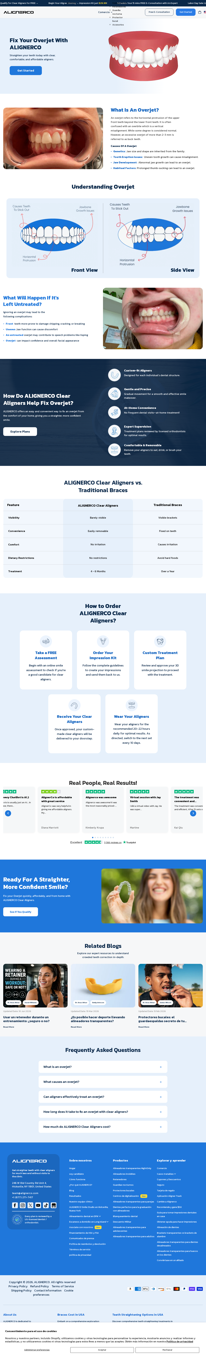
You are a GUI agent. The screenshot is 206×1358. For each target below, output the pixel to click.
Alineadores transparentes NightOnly (132, 1168)
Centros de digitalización (126, 1196)
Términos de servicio (79, 1249)
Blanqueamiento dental (125, 1216)
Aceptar (102, 1350)
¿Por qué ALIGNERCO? (80, 1185)
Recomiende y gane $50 (169, 1207)
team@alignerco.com (25, 1193)
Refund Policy (39, 1286)
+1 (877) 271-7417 (22, 1197)
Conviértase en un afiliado (170, 1260)
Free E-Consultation (159, 12)
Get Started (186, 12)
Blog (71, 1190)
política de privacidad (80, 1255)
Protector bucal (117, 19)
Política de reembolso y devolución (87, 1244)
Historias (71, 3)
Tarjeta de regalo (166, 1190)
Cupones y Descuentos (169, 1179)
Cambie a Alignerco (167, 1201)
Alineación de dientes (168, 1227)
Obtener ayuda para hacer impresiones (177, 1221)
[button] (92, 837)
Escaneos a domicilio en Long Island (88, 1221)
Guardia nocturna (117, 12)
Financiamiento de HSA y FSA (84, 1233)
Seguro (160, 1185)
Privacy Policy (18, 1286)
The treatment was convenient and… (186, 799)
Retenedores (119, 6)
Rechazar (167, 1350)
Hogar (72, 1168)
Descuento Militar (122, 1221)
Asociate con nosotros (81, 1227)
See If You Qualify (20, 912)
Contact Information (47, 1290)
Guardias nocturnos (123, 1185)
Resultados (75, 1196)
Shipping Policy (21, 1290)
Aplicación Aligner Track (169, 1196)
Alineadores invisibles (124, 1174)
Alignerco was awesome (101, 797)
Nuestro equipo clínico (81, 1201)
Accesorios (118, 24)
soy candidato (76, 1174)
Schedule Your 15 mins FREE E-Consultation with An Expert (147, 3)
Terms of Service (63, 1286)
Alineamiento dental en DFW (84, 1216)
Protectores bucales (123, 1190)
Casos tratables (165, 1174)
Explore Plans (20, 431)
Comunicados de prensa (81, 1238)
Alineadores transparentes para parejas (133, 1201)
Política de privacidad (179, 1341)
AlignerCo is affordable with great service (56, 799)
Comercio (104, 12)
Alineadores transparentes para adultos (133, 1236)
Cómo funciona (77, 1179)
